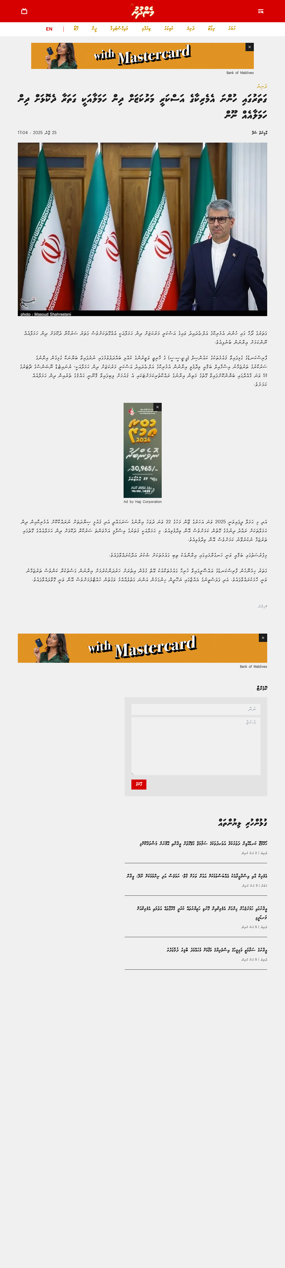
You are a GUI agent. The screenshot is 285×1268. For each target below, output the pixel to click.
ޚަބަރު (232, 29)
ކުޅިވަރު (168, 29)
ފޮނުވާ (139, 787)
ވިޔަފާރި (146, 29)
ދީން (94, 29)
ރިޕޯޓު (211, 29)
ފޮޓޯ (76, 29)
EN (49, 30)
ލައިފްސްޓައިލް (119, 29)
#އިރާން (262, 610)
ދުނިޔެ (191, 29)
